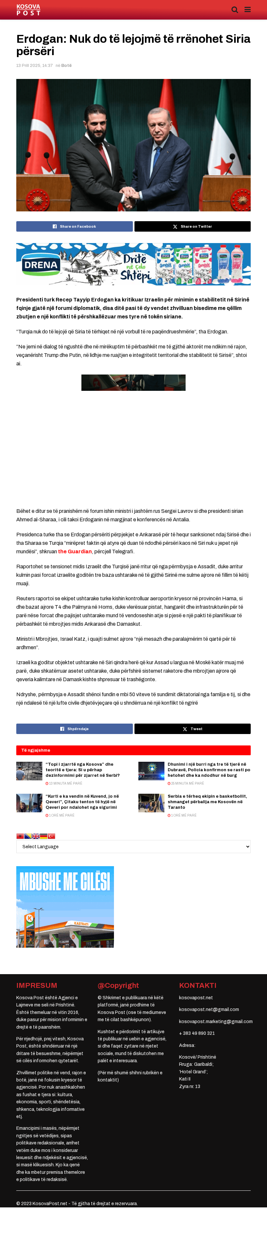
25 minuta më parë (187, 783)
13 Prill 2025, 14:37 (34, 65)
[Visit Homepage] (28, 10)
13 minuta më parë (65, 783)
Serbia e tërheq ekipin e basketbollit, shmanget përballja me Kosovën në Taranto (207, 802)
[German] (44, 836)
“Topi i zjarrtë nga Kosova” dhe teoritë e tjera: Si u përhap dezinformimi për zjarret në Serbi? (83, 770)
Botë (66, 65)
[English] (36, 836)
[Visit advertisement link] (133, 264)
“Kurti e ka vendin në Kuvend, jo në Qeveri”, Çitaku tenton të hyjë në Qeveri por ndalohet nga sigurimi (82, 802)
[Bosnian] (28, 836)
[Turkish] (51, 836)
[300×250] (65, 906)
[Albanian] (20, 836)
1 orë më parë (62, 815)
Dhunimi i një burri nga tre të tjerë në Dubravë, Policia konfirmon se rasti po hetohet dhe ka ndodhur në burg (209, 770)
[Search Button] (235, 10)
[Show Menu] (248, 10)
